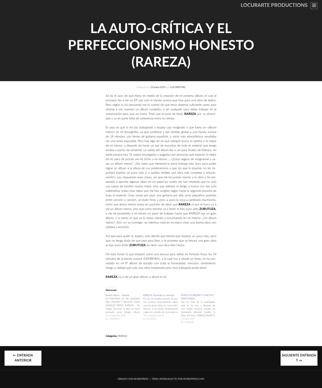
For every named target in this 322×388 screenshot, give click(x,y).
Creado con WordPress (133, 379)
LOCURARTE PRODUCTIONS (274, 5)
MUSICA (122, 336)
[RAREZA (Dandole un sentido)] (162, 307)
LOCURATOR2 (177, 87)
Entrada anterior (23, 358)
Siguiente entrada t (299, 358)
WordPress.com (193, 379)
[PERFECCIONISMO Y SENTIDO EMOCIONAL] (200, 309)
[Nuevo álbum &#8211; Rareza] (124, 307)
